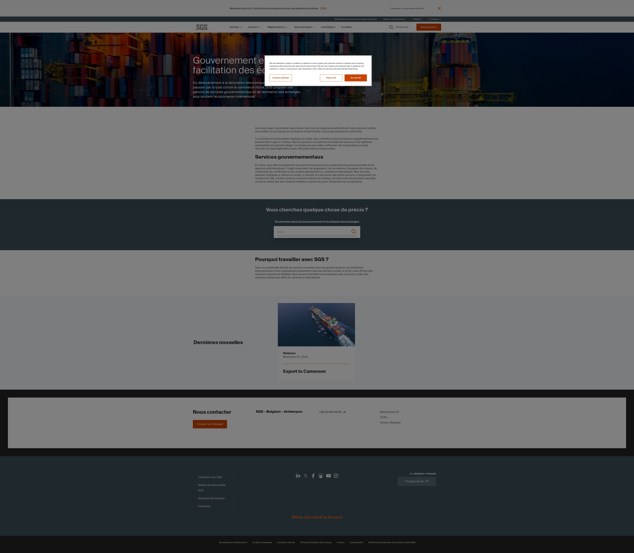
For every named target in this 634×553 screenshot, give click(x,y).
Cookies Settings (280, 78)
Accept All (356, 78)
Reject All (331, 78)
